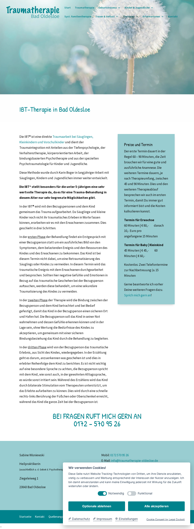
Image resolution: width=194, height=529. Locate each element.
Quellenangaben (58, 516)
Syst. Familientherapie (77, 16)
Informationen (151, 16)
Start (67, 7)
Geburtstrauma (107, 7)
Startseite (25, 516)
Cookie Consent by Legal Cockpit (165, 519)
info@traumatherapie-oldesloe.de (134, 461)
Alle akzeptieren (156, 506)
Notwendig (116, 493)
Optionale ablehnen (96, 506)
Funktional (145, 493)
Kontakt (173, 16)
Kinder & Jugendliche (137, 7)
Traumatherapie (84, 7)
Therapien (129, 16)
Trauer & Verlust (105, 16)
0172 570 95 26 (119, 455)
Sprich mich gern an (137, 295)
